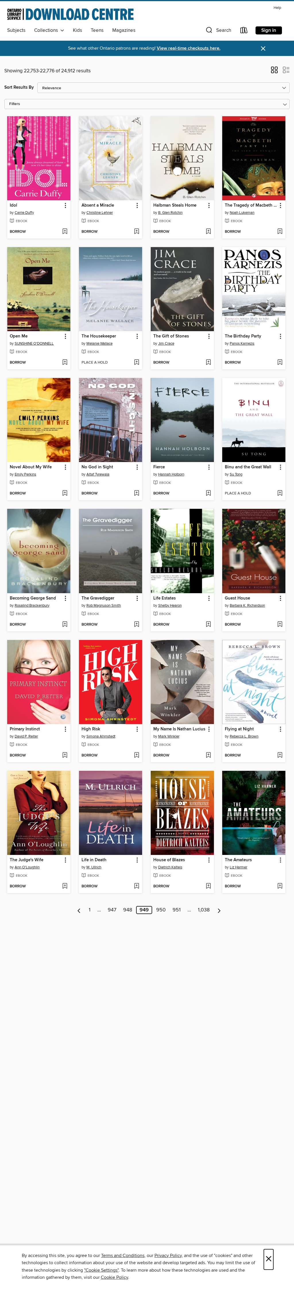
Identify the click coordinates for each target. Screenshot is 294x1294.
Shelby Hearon (170, 605)
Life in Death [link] (94, 860)
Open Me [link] (19, 336)
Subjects (16, 30)
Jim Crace (166, 343)
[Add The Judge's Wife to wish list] (64, 886)
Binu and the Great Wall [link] (248, 467)
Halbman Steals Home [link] (174, 205)
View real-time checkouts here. (188, 48)
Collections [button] (47, 30)
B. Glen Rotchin (170, 212)
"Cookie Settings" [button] (101, 1270)
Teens (97, 30)
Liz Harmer (238, 867)
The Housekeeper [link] (99, 336)
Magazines (124, 30)
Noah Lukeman (242, 212)
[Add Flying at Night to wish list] (279, 755)
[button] (217, 31)
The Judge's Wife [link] (26, 860)
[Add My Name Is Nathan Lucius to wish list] (208, 755)
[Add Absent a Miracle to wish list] (136, 232)
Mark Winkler (168, 736)
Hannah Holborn (171, 474)
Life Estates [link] (164, 598)
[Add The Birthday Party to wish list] (279, 362)
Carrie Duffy (24, 212)
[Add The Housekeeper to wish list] (136, 362)
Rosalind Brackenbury (32, 605)
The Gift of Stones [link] (171, 336)
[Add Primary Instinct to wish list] (64, 755)
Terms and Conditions (122, 1255)
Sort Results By (19, 87)
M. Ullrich (93, 867)
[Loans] (244, 31)
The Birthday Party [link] (243, 336)
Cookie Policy (114, 1277)
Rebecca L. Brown (244, 736)
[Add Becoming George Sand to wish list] (64, 624)
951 (177, 910)
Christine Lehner (99, 212)
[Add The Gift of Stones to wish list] (208, 362)
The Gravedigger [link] (98, 598)
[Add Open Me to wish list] (64, 362)
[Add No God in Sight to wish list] (136, 493)
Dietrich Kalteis (170, 867)
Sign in (268, 30)
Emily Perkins (25, 474)
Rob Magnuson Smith (103, 605)
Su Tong (236, 474)
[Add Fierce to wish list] (208, 493)
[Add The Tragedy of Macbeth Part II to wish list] (279, 232)
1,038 (204, 910)
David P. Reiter (26, 736)
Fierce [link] (159, 467)
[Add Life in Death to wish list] (136, 886)
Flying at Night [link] (239, 729)
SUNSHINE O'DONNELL (34, 343)
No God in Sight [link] (97, 467)
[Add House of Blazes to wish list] (208, 886)
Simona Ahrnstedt (100, 736)
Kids (77, 30)
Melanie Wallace (99, 343)
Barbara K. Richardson (247, 605)
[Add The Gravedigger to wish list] (136, 624)
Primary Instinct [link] (25, 729)
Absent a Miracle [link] (98, 205)
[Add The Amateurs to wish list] (279, 886)
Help (277, 8)
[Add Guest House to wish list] (279, 624)
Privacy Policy (168, 1255)
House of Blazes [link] (169, 860)
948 (127, 910)
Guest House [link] (237, 598)
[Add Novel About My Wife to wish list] (64, 493)
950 (161, 910)
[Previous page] (79, 910)
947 (112, 910)
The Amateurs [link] (238, 860)
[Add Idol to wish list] (64, 232)
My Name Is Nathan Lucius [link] (179, 729)
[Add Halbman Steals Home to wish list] (208, 232)
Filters (14, 104)
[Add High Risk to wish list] (136, 755)
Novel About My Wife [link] (31, 467)
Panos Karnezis (242, 343)
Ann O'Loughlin (27, 867)
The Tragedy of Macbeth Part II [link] (251, 205)
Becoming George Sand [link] (33, 598)
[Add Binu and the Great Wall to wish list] (279, 493)
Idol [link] (13, 205)
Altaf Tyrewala (97, 474)
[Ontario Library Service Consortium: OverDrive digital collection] (70, 14)
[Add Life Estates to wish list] (208, 624)
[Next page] (219, 910)
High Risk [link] (91, 729)
